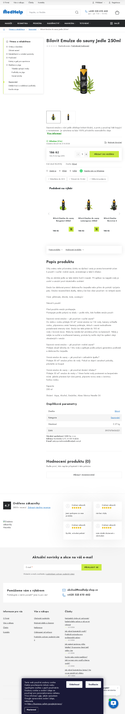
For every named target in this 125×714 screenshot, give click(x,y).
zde (40, 695)
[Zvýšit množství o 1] (86, 154)
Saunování (13, 82)
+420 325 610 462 (98, 11)
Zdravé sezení (14, 50)
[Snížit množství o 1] (78, 154)
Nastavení (31, 709)
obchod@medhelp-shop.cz (82, 590)
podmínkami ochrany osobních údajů (60, 574)
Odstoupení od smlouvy (43, 632)
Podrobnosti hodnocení (80, 46)
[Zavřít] (117, 688)
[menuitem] (9, 23)
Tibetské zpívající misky (20, 68)
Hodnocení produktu (73, 249)
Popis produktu (54, 249)
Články (31, 2)
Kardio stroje (14, 89)
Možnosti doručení (115, 142)
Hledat (76, 12)
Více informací (54, 133)
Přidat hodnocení (84, 475)
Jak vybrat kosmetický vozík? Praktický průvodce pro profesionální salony (75, 634)
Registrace (116, 2)
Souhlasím (93, 684)
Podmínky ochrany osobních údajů (46, 638)
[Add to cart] (71, 229)
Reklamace (38, 627)
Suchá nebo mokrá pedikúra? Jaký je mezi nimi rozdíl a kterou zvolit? (77, 660)
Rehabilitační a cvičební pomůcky (21, 54)
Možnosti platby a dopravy (44, 623)
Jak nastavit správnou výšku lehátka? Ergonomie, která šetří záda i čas (77, 647)
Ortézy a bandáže (15, 47)
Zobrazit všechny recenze (39, 507)
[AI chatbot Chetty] (113, 703)
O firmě (6, 2)
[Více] (115, 23)
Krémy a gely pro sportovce (19, 61)
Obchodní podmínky (42, 618)
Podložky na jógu (18, 72)
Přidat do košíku (104, 154)
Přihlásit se (91, 567)
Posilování (12, 57)
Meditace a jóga (15, 65)
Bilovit (74, 164)
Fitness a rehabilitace (20, 41)
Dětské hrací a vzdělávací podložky (22, 85)
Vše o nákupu (19, 2)
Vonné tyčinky (17, 76)
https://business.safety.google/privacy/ (44, 703)
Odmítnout (74, 684)
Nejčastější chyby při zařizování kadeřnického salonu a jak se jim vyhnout (77, 621)
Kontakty (41, 2)
